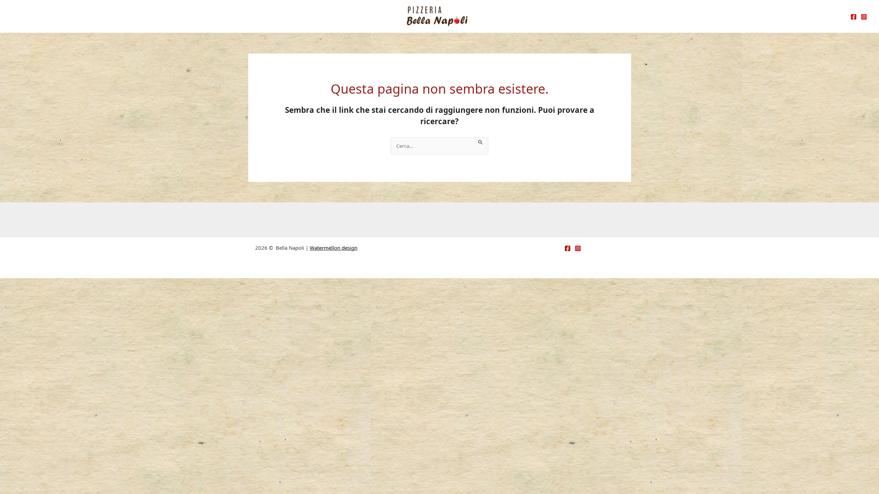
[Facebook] (854, 17)
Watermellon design (333, 247)
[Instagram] (864, 17)
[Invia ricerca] (480, 141)
